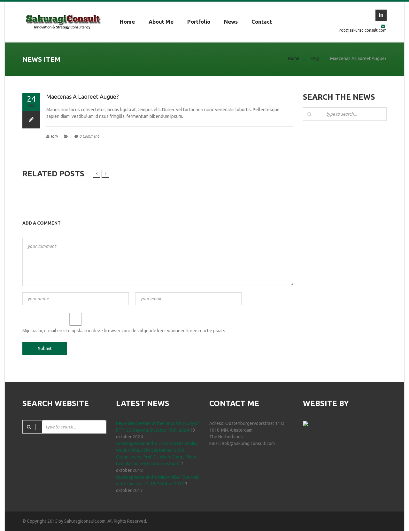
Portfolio (198, 22)
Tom (54, 136)
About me (161, 22)
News (231, 22)
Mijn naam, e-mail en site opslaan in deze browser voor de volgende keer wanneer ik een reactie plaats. (124, 330)
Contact (261, 22)
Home (127, 22)
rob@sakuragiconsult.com (363, 30)
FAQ (315, 58)
